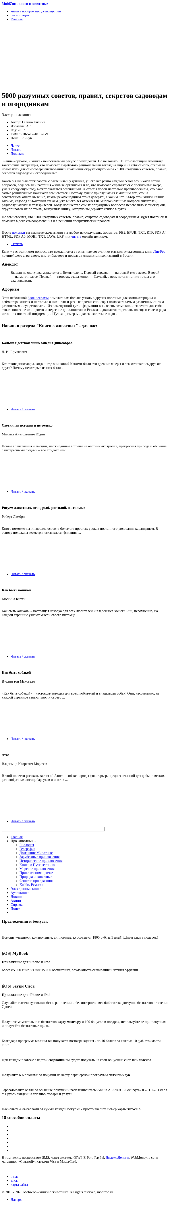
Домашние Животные (36, 853)
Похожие (17, 153)
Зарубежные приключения (39, 857)
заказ (14, 1180)
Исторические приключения (40, 861)
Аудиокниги (20, 893)
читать (76, 236)
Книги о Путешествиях (37, 865)
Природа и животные (35, 877)
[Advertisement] (60, 56)
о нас (14, 1176)
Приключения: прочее (36, 873)
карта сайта (19, 1184)
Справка (17, 904)
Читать (16, 149)
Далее (15, 145)
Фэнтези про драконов (36, 881)
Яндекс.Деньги (117, 1157)
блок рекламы (38, 298)
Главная (17, 837)
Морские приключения (36, 869)
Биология (26, 845)
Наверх (16, 1199)
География (27, 849)
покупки (18, 232)
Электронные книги (26, 889)
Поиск (15, 908)
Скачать (17, 244)
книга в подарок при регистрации (36, 11)
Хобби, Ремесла (31, 885)
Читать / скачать (23, 409)
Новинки (18, 897)
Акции (16, 900)
